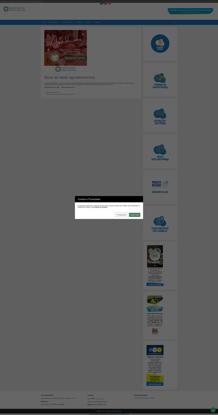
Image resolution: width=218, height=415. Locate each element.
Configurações (122, 215)
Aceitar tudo (134, 215)
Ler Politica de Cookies (99, 207)
